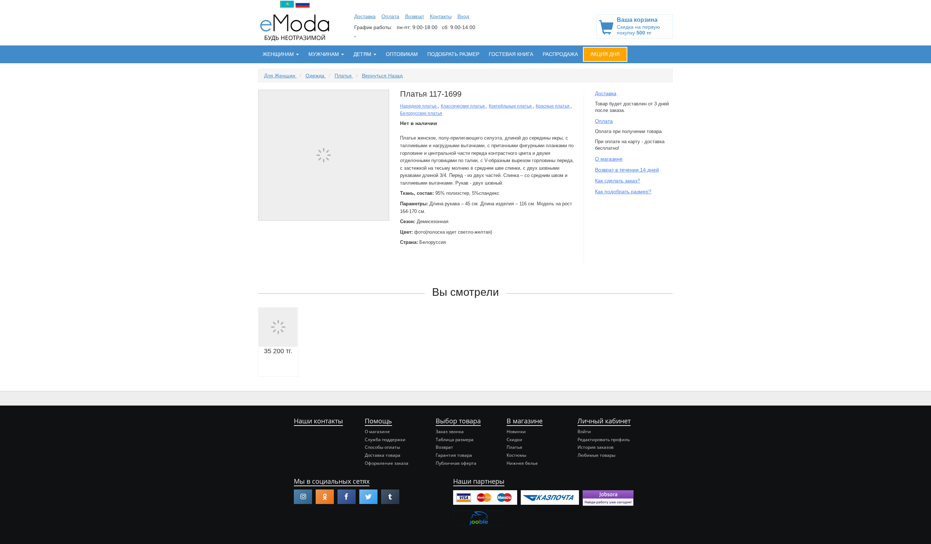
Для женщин (280, 75)
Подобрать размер (453, 54)
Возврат (414, 16)
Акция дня (605, 54)
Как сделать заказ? (617, 181)
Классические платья (463, 106)
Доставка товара (382, 455)
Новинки (516, 431)
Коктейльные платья (511, 106)
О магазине (609, 159)
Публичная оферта (456, 463)
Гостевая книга (511, 54)
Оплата (390, 16)
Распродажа (560, 54)
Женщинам (279, 54)
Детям (363, 54)
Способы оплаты (382, 447)
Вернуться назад (382, 75)
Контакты (441, 16)
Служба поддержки (385, 439)
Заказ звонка (450, 431)
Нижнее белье (522, 463)
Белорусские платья (421, 113)
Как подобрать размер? (623, 191)
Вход (463, 16)
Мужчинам (324, 54)
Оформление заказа (386, 463)
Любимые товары (596, 455)
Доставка (365, 16)
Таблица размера (455, 439)
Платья (344, 75)
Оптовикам (402, 54)
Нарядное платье (419, 106)
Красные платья (553, 106)
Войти (584, 431)
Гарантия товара (454, 455)
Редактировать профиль (604, 439)
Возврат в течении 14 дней (627, 170)
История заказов (596, 447)
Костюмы (516, 455)
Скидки (514, 439)
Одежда (315, 75)
